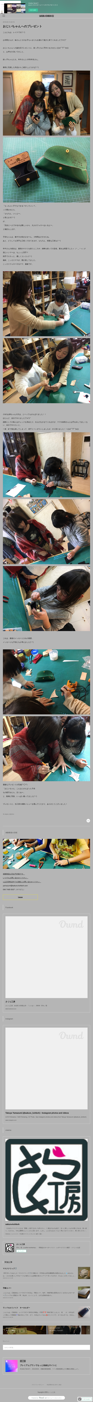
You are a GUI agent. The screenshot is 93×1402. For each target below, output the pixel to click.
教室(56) (11, 814)
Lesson (20, 897)
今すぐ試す (33, 10)
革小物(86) (6, 814)
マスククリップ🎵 (10, 1268)
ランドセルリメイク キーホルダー (16, 1307)
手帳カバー (7, 1288)
